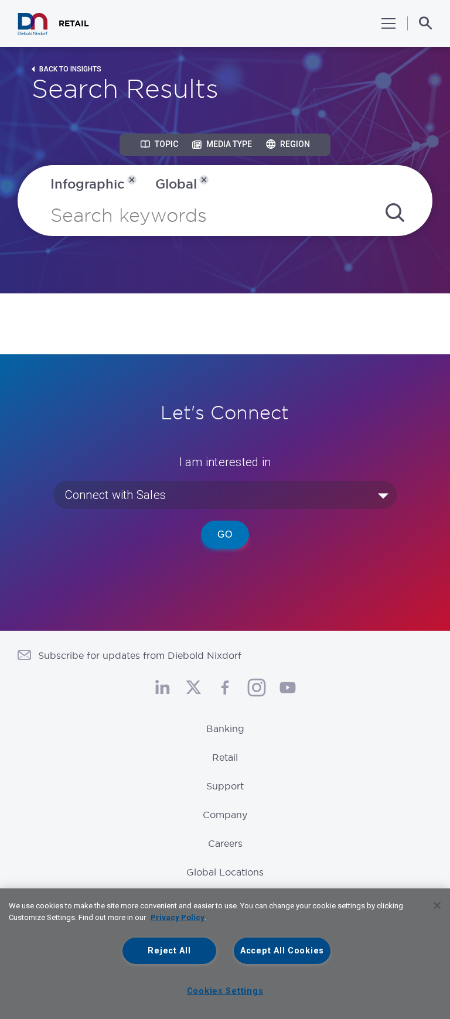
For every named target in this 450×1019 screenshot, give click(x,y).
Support (225, 786)
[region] (225, 953)
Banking (225, 728)
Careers (225, 843)
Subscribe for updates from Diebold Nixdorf (139, 655)
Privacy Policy (177, 917)
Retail (225, 757)
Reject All (169, 951)
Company (225, 814)
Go (225, 534)
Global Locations (225, 872)
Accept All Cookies (282, 951)
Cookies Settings (225, 991)
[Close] (437, 905)
